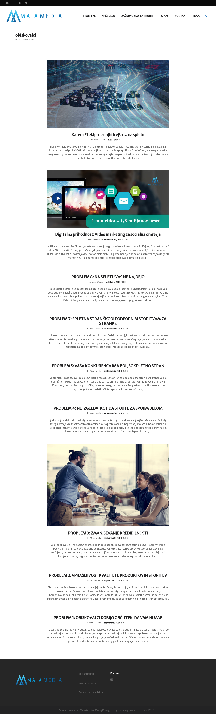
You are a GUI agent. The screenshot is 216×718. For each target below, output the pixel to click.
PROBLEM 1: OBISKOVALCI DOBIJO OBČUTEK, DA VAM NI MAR (108, 617)
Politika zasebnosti (89, 683)
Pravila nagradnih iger (91, 692)
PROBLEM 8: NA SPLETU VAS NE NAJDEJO (108, 276)
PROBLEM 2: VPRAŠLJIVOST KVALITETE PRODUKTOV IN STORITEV (108, 575)
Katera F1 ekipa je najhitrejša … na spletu (108, 134)
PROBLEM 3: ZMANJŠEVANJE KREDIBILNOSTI (108, 533)
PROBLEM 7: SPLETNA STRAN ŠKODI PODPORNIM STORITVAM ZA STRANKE (108, 321)
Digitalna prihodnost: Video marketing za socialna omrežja (108, 234)
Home (17, 40)
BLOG (121, 140)
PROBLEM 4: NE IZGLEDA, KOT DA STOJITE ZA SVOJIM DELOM (108, 408)
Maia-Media (98, 140)
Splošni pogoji (86, 673)
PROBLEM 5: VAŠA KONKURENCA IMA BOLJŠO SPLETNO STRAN (108, 365)
